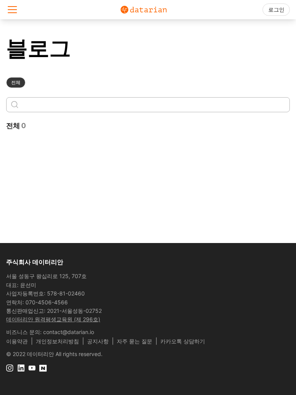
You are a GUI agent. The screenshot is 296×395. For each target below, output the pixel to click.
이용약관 (17, 341)
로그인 (276, 10)
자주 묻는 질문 (134, 341)
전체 (15, 82)
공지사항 (98, 341)
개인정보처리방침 (57, 341)
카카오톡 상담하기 (182, 341)
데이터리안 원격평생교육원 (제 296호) (53, 319)
